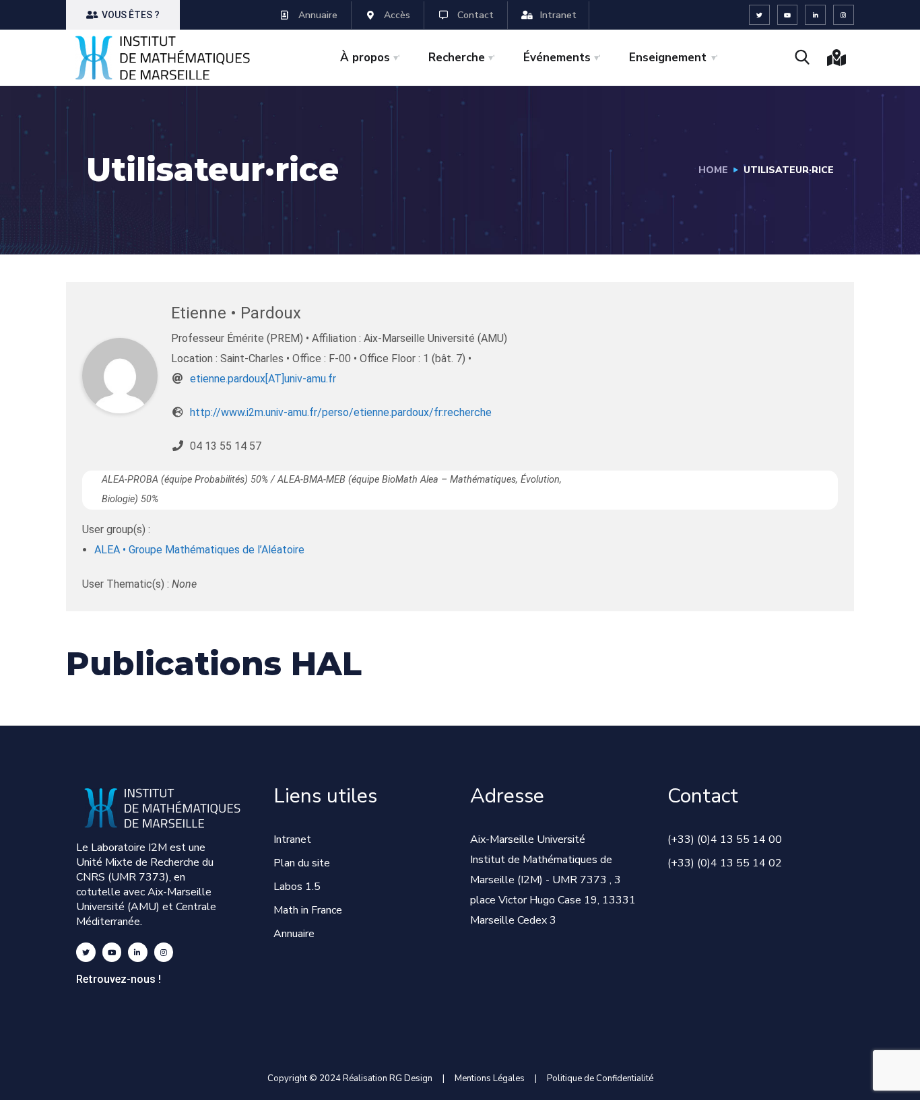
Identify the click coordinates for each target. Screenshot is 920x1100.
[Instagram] (843, 15)
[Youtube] (787, 15)
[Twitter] (759, 15)
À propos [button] (365, 57)
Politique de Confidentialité (600, 1078)
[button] (123, 15)
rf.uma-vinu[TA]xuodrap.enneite (263, 378)
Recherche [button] (456, 57)
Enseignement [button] (668, 57)
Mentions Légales (490, 1078)
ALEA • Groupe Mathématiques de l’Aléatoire (199, 549)
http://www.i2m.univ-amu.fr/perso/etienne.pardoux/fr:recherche (341, 412)
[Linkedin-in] (815, 15)
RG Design (415, 1078)
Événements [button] (557, 57)
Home (713, 170)
